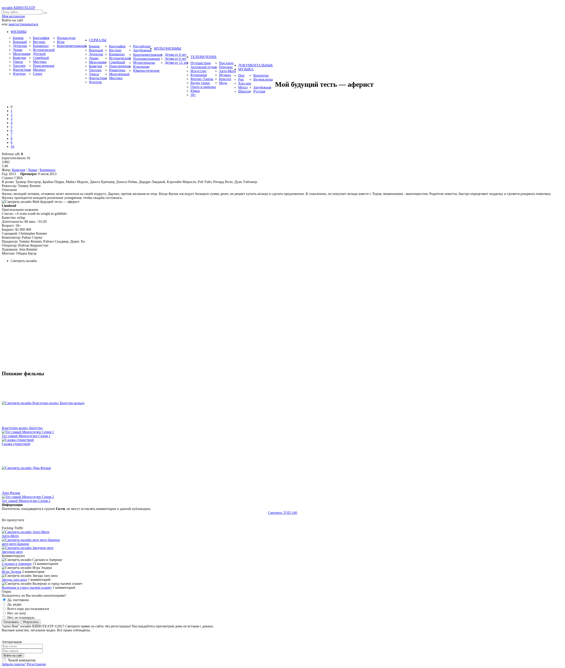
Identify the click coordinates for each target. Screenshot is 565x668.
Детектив (20, 46)
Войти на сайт (13, 655)
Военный (20, 42)
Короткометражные (147, 55)
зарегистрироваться (23, 24)
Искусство (198, 71)
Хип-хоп (244, 83)
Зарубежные (142, 50)
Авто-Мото (227, 71)
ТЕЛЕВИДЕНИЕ (203, 57)
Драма (17, 50)
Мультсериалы (144, 62)
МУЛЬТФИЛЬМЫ (167, 48)
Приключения (43, 66)
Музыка (225, 75)
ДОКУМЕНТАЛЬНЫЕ (255, 65)
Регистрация (36, 664)
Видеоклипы (263, 79)
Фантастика (22, 70)
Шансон (244, 91)
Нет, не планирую (20, 617)
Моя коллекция (13, 16)
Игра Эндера (11, 572)
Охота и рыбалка (203, 87)
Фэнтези (19, 73)
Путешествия (200, 63)
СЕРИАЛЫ (97, 40)
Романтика (117, 70)
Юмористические (146, 70)
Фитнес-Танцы (201, 79)
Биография (41, 38)
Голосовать (11, 622)
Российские (142, 46)
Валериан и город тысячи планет (27, 587)
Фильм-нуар (66, 38)
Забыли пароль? (14, 664)
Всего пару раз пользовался (27, 609)
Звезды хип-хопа (14, 579)
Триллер (19, 66)
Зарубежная (262, 87)
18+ (193, 95)
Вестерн (39, 42)
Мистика (39, 62)
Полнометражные (146, 58)
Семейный (41, 58)
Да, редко (13, 604)
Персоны (226, 67)
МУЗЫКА (246, 69)
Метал (243, 87)
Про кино (226, 63)
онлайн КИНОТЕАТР (18, 7)
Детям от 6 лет (175, 58)
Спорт (37, 73)
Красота (225, 79)
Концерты (261, 75)
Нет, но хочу (16, 613)
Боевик (18, 38)
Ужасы (18, 62)
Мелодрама (21, 54)
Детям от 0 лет (175, 55)
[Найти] (45, 13)
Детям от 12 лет (176, 62)
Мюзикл (39, 70)
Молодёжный (119, 74)
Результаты (31, 622)
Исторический (44, 50)
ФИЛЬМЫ (18, 32)
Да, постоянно (17, 600)
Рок (241, 79)
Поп (241, 75)
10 (12, 146)
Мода (223, 83)
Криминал (41, 46)
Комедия (19, 58)
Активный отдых (203, 67)
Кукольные (141, 66)
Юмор (195, 91)
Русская (259, 91)
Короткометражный (72, 46)
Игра (60, 42)
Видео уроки (200, 83)
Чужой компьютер (21, 660)
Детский (39, 54)
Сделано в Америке (17, 564)
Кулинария (198, 75)
